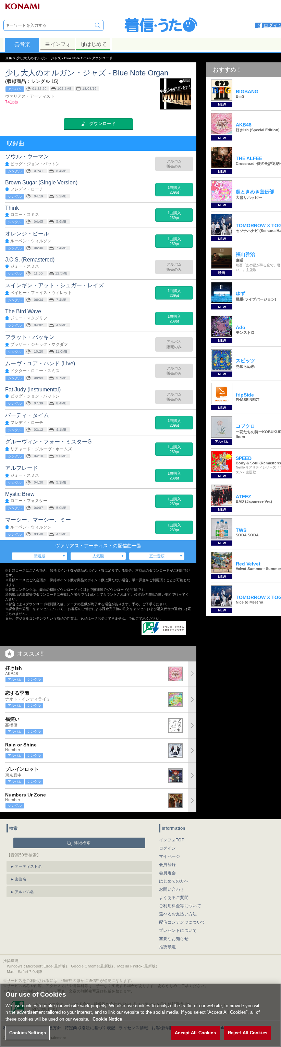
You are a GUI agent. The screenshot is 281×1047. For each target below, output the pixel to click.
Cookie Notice (107, 1019)
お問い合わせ (171, 889)
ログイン (167, 848)
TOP (8, 58)
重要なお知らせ (173, 938)
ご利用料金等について (180, 905)
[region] (140, 1015)
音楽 (25, 44)
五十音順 (156, 556)
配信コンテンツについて (182, 922)
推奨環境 (167, 947)
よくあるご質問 (173, 897)
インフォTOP (171, 840)
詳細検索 (82, 842)
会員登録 (167, 864)
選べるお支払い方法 (178, 914)
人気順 (98, 556)
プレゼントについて (178, 930)
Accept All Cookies (195, 1032)
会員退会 (167, 873)
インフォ (60, 44)
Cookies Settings (27, 1032)
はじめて (96, 44)
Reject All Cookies (247, 1032)
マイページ (169, 856)
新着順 (39, 556)
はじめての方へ (173, 881)
